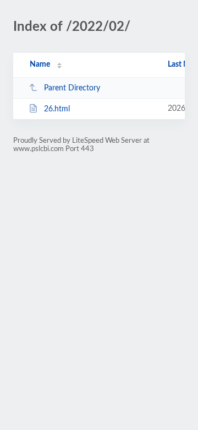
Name (40, 64)
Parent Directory (72, 88)
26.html (57, 109)
